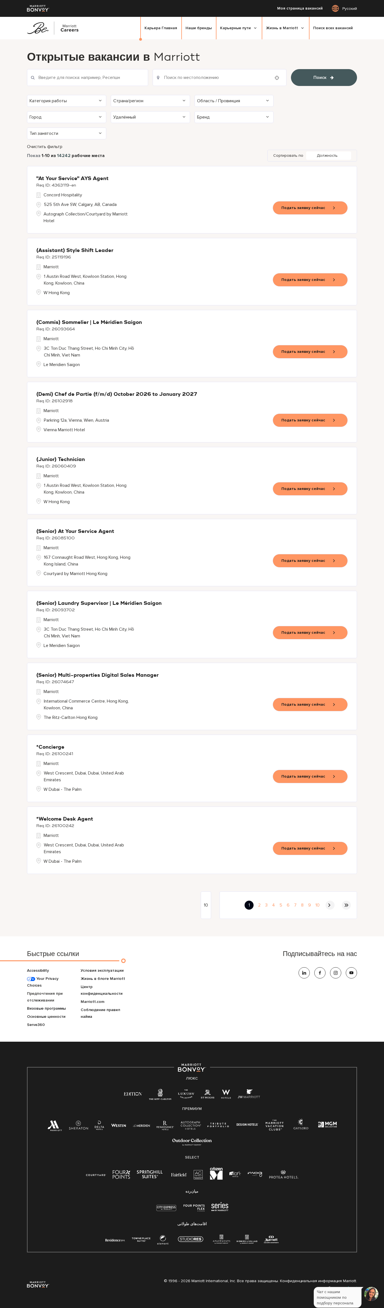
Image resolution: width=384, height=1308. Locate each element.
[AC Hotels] (198, 1175)
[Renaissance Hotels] (165, 1126)
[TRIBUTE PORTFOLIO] (218, 1125)
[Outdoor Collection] (192, 1144)
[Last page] (346, 905)
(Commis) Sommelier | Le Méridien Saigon (89, 322)
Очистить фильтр (44, 146)
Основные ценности (46, 1016)
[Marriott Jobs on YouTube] (351, 972)
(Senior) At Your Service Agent (75, 531)
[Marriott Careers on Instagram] (335, 972)
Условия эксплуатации (102, 970)
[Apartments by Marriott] (221, 1241)
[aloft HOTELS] (235, 1174)
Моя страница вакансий (300, 8)
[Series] (219, 1209)
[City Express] (166, 1211)
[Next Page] (330, 905)
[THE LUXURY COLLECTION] (186, 1095)
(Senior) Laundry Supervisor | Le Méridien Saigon (99, 603)
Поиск (319, 77)
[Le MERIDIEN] (141, 1125)
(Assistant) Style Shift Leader (74, 250)
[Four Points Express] (194, 1211)
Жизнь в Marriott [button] (282, 28)
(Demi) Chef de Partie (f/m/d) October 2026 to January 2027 (116, 394)
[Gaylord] (300, 1128)
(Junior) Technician (60, 459)
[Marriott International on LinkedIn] (304, 972)
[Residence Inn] (115, 1239)
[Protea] (283, 1175)
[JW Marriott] (249, 1095)
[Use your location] (279, 78)
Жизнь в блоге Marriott (103, 978)
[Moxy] (255, 1174)
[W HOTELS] (226, 1095)
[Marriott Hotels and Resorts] (55, 1127)
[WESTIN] (118, 1125)
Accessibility (38, 970)
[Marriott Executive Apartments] (271, 1240)
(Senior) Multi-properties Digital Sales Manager (97, 675)
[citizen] (216, 1178)
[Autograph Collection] (191, 1126)
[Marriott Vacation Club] (275, 1127)
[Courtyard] (96, 1174)
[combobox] (219, 77)
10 (317, 905)
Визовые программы (46, 1008)
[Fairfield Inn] (179, 1174)
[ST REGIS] (207, 1095)
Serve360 (36, 1024)
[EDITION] (133, 1093)
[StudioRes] (190, 1242)
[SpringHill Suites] (150, 1175)
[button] (66, 100)
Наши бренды (199, 28)
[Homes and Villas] (247, 1241)
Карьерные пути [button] (235, 28)
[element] (162, 1241)
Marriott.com (92, 1001)
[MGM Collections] (327, 1125)
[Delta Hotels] (99, 1126)
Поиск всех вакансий (333, 28)
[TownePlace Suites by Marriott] (141, 1239)
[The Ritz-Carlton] (160, 1095)
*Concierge (50, 747)
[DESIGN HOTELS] (247, 1125)
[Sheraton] (78, 1126)
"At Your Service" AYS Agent (72, 178)
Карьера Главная (160, 28)
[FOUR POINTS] (121, 1175)
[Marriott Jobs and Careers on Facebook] (320, 972)
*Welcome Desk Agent (64, 819)
